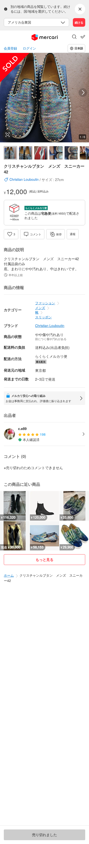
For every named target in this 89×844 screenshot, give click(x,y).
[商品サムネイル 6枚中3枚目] (40, 153)
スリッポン (43, 317)
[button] (74, 37)
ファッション (45, 302)
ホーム (9, 575)
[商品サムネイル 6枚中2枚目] (25, 153)
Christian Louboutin (49, 325)
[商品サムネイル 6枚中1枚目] (10, 153)
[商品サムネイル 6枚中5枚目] (71, 153)
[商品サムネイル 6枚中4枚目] (56, 153)
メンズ (40, 307)
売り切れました (44, 834)
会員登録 (10, 48)
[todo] (83, 37)
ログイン (29, 48)
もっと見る (44, 559)
